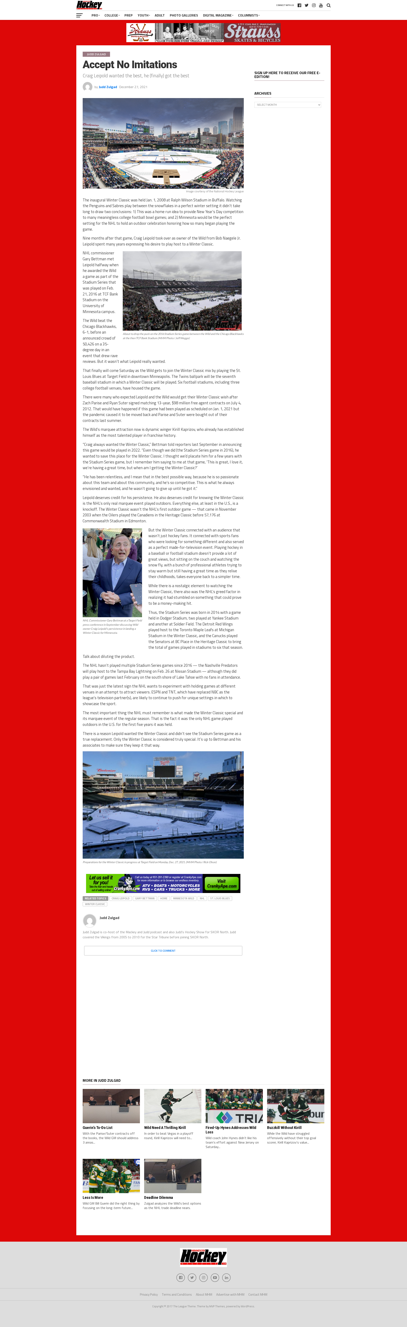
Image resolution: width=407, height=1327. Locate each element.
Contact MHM (257, 1294)
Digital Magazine (217, 15)
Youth (143, 15)
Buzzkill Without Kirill (284, 1127)
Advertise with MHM (230, 1294)
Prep (128, 15)
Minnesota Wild (183, 898)
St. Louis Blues (220, 898)
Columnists (248, 15)
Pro (95, 15)
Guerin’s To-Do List (98, 1127)
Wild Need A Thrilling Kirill (165, 1127)
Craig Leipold (121, 898)
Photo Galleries (184, 15)
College (111, 15)
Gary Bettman (145, 898)
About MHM (204, 1294)
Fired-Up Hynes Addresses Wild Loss (231, 1129)
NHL (202, 898)
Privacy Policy (149, 1294)
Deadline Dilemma (158, 1197)
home (163, 898)
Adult (160, 15)
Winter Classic (95, 904)
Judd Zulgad (108, 86)
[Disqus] (163, 1012)
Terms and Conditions (177, 1294)
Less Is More (93, 1197)
